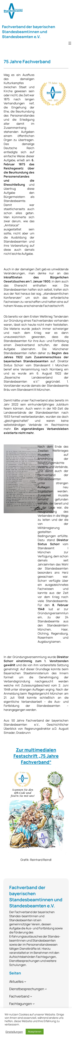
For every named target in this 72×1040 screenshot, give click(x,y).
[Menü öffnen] (70, 43)
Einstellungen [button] (14, 1031)
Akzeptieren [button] (34, 1031)
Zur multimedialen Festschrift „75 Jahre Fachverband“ (36, 756)
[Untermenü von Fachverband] (31, 996)
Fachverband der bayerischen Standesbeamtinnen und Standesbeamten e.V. (28, 31)
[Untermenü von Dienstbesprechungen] (46, 989)
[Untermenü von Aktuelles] (25, 981)
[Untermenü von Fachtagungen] (34, 1004)
